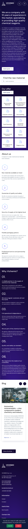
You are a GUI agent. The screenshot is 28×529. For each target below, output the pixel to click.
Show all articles (7, 451)
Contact (4, 502)
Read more (6, 437)
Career (3, 499)
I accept (10, 525)
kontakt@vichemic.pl (7, 488)
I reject (18, 525)
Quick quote (6, 69)
